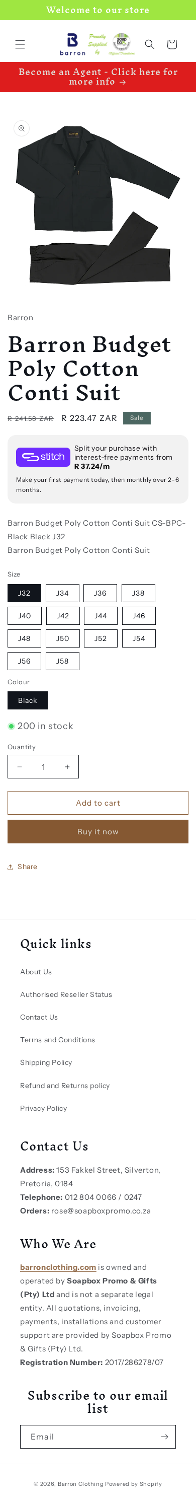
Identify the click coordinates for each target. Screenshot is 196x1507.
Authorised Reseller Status (66, 994)
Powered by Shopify (133, 1483)
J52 (100, 638)
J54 (139, 638)
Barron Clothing (81, 1483)
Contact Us (39, 1017)
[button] (20, 44)
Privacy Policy (43, 1108)
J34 (62, 593)
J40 (24, 615)
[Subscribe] (164, 1437)
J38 (138, 593)
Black (27, 700)
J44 (100, 615)
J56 (24, 661)
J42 (63, 615)
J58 (62, 661)
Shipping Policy (46, 1062)
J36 (100, 593)
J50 (62, 638)
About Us (36, 971)
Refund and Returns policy (65, 1085)
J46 (139, 615)
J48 (24, 638)
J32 (24, 593)
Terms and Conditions (57, 1039)
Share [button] (28, 866)
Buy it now (98, 831)
